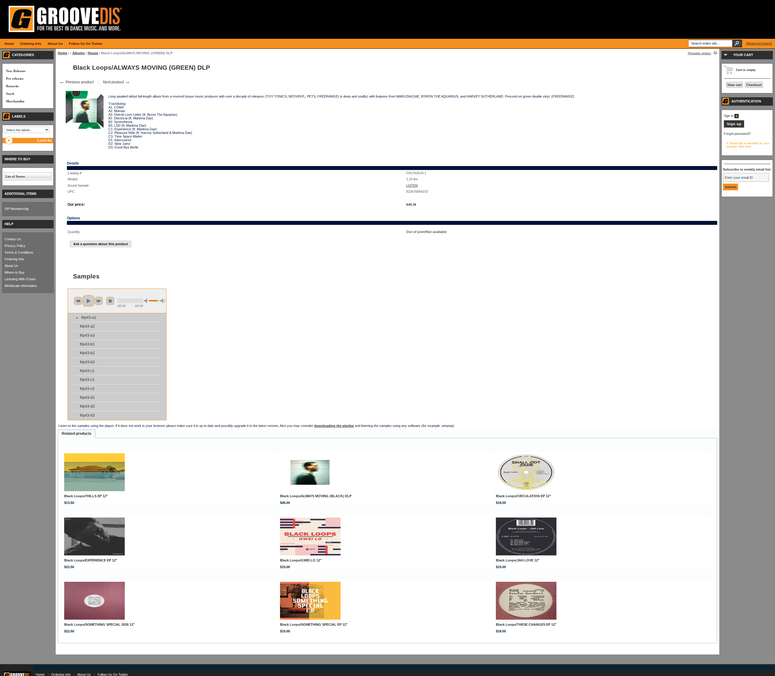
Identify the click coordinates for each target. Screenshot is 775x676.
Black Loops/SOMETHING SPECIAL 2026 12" (99, 624)
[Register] (734, 126)
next (98, 301)
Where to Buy (15, 272)
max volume (163, 300)
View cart (734, 85)
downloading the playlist (334, 426)
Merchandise (15, 101)
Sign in (729, 116)
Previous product (76, 82)
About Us (11, 266)
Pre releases (14, 78)
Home (62, 53)
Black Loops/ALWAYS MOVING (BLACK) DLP (315, 496)
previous (78, 301)
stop (110, 301)
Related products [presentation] (76, 433)
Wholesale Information (21, 286)
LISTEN (412, 185)
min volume (147, 300)
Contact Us (13, 239)
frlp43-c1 (87, 371)
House (93, 53)
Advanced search (759, 43)
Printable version (699, 53)
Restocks (12, 86)
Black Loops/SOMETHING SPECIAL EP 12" (314, 624)
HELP (9, 224)
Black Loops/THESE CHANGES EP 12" (526, 624)
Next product (116, 82)
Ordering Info (14, 259)
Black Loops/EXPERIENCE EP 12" (90, 560)
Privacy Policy (15, 246)
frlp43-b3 (87, 362)
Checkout (754, 85)
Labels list (44, 140)
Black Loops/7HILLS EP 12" (86, 496)
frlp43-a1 (88, 317)
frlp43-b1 (87, 344)
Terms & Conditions (19, 252)
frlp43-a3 (87, 335)
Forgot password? (737, 133)
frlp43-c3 (87, 389)
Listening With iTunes (20, 279)
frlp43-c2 (87, 380)
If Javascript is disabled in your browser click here (748, 145)
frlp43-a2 (87, 326)
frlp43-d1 (87, 397)
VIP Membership (17, 209)
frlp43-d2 (87, 406)
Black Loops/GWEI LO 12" (301, 560)
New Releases (15, 71)
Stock (10, 93)
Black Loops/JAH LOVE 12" (517, 560)
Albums (78, 53)
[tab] (76, 433)
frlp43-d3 (87, 415)
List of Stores (15, 176)
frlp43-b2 (87, 353)
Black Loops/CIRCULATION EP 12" (523, 496)
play (88, 301)
